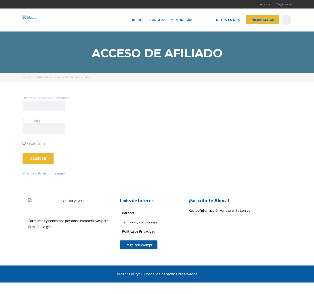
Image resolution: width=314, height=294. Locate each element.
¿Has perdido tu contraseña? (44, 173)
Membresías (182, 20)
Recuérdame (35, 143)
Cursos (156, 20)
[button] (138, 244)
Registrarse (284, 4)
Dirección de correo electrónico (46, 98)
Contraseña (31, 120)
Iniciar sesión (263, 4)
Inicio (137, 20)
